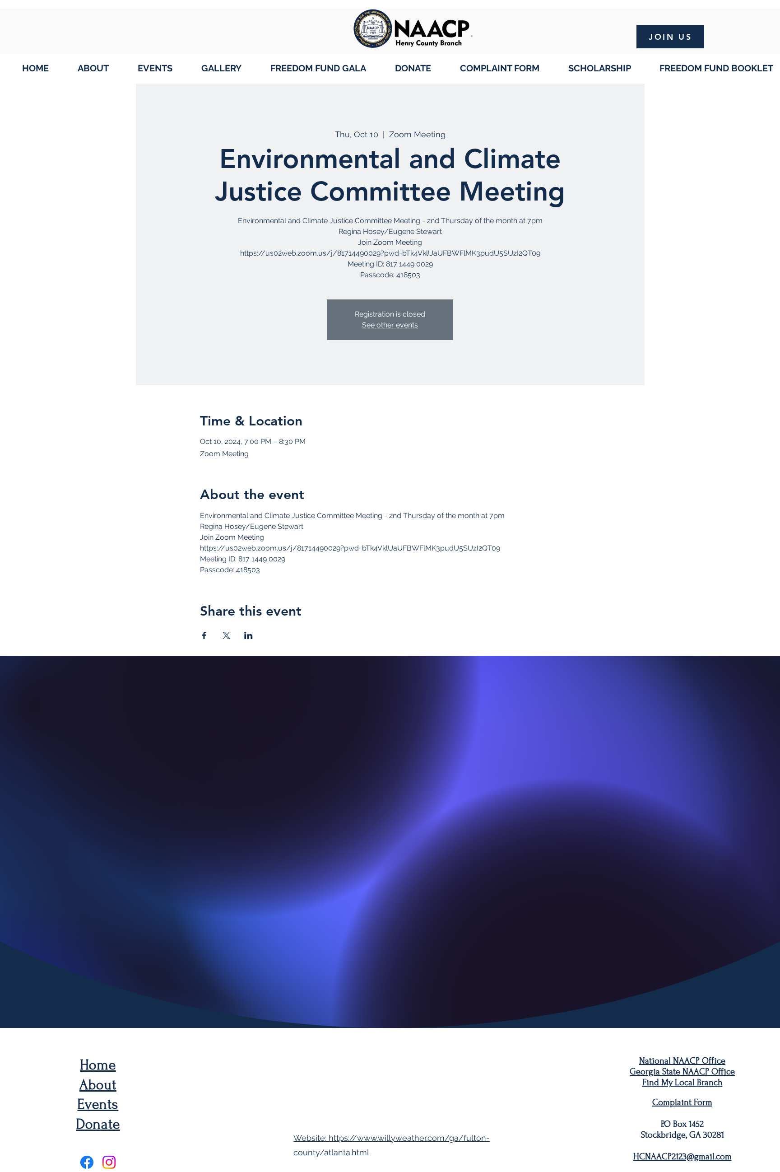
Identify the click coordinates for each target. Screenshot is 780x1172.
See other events (390, 325)
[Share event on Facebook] (204, 635)
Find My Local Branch (682, 1083)
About (97, 1085)
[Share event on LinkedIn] (248, 635)
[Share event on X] (226, 635)
